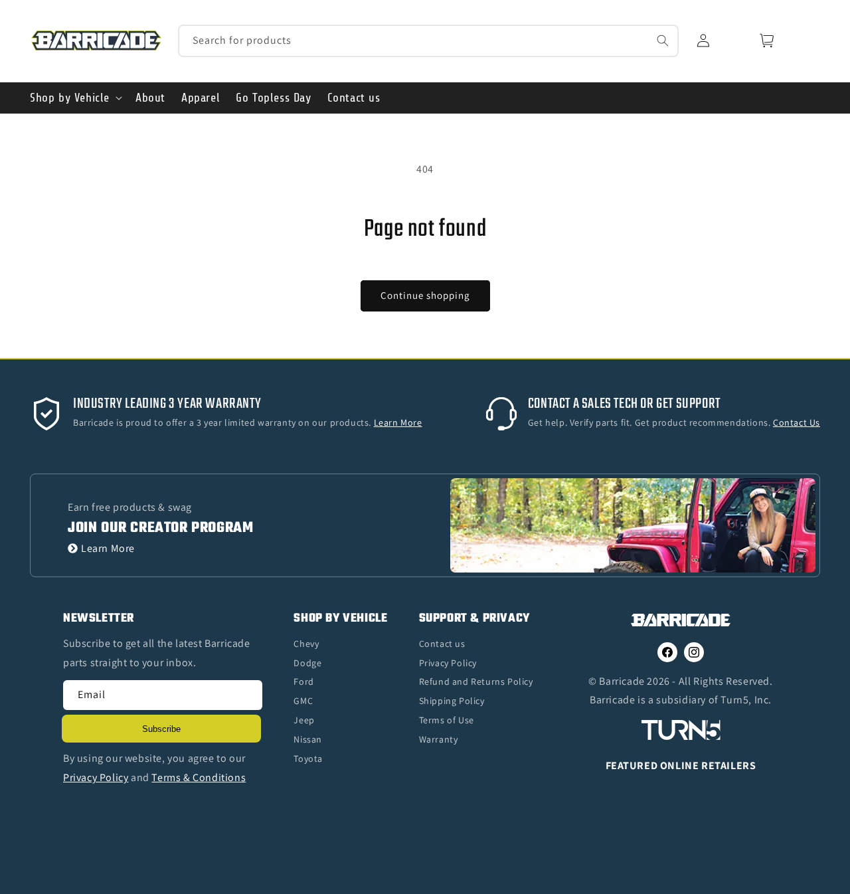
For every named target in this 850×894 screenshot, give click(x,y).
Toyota (308, 758)
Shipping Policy (452, 701)
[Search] (662, 40)
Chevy (306, 644)
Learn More (108, 548)
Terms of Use (446, 720)
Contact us (442, 644)
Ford (303, 681)
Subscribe (161, 729)
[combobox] (428, 41)
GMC (303, 701)
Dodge (307, 663)
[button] (75, 98)
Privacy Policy (448, 663)
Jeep (304, 720)
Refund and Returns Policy (476, 681)
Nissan (308, 739)
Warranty (438, 739)
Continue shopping (425, 295)
